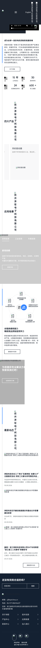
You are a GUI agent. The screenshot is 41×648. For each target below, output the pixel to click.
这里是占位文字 (9, 454)
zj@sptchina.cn (12, 600)
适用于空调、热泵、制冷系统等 (12, 152)
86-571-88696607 (13, 603)
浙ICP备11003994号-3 (21, 645)
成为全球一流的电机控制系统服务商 (18, 40)
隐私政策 (24, 642)
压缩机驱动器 (7, 148)
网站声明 (17, 642)
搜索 (33, 586)
